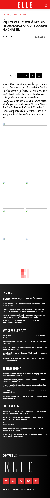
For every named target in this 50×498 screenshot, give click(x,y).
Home (6, 14)
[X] (26, 75)
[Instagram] (13, 481)
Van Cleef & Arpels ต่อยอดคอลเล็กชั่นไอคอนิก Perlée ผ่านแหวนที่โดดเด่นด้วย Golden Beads (25, 348)
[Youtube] (28, 481)
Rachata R (7, 37)
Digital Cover (19, 14)
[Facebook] (20, 75)
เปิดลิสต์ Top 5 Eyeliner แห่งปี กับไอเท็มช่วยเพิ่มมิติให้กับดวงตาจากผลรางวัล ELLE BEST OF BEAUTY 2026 (24, 412)
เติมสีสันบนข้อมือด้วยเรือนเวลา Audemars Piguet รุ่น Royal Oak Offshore (24, 343)
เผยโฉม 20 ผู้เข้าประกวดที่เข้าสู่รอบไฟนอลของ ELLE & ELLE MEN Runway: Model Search (23, 430)
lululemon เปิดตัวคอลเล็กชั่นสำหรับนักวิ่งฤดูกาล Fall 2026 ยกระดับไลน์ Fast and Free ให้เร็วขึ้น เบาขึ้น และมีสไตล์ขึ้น (24, 316)
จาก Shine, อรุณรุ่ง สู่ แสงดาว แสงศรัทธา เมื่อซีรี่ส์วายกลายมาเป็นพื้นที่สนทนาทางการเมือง (24, 392)
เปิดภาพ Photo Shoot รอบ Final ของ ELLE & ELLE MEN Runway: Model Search (25, 424)
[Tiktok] (36, 481)
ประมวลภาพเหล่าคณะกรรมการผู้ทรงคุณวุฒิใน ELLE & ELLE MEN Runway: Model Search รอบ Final (23, 418)
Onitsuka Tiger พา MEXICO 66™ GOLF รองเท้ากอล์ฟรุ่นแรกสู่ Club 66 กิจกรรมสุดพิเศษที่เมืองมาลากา (23, 299)
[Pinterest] (32, 75)
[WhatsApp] (39, 75)
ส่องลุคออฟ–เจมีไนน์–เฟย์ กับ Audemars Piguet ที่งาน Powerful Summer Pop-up (25, 397)
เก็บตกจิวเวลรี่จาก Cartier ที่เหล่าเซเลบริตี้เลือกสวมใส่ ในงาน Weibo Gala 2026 (25, 354)
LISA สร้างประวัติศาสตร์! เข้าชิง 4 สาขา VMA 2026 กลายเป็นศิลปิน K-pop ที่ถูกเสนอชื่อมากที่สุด (24, 380)
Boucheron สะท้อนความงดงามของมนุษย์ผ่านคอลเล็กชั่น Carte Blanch (24, 337)
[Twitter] (21, 481)
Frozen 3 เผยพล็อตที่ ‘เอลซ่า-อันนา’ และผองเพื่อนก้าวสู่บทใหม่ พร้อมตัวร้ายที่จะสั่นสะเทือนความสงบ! (24, 386)
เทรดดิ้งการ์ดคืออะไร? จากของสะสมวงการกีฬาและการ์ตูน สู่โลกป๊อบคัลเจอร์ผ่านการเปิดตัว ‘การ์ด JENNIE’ (24, 375)
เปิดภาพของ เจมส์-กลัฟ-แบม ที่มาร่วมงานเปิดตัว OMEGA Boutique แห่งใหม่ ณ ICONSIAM (24, 360)
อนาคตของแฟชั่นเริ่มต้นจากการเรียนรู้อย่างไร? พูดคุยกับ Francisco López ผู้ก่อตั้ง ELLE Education (25, 435)
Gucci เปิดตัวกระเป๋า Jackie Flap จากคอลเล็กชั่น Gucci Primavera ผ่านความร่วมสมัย (21, 322)
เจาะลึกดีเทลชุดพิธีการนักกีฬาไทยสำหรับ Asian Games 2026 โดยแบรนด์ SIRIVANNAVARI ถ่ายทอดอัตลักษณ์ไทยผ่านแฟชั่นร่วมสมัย (23, 310)
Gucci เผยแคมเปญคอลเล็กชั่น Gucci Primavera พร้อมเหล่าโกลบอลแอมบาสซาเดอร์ (24, 305)
